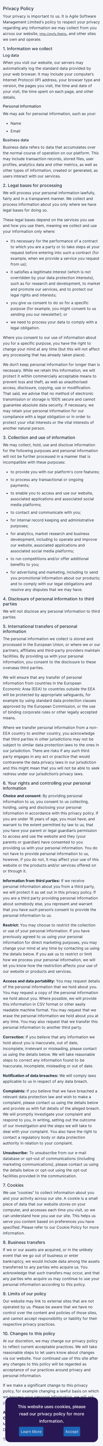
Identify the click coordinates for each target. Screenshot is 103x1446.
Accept (71, 1431)
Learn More (31, 1431)
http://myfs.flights (53, 34)
